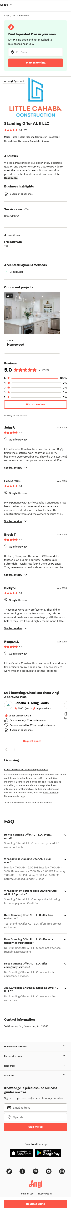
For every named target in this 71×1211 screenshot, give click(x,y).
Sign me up (35, 1127)
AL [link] (14, 15)
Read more (11, 178)
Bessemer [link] (24, 15)
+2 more (44, 141)
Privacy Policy (44, 1193)
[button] (32, 322)
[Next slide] (14, 749)
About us (9, 1075)
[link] (32, 717)
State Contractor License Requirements (26, 769)
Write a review (35, 404)
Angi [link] (6, 15)
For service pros (13, 1056)
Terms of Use (26, 1193)
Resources (10, 1065)
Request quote (32, 741)
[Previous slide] (6, 749)
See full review (13, 467)
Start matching (35, 62)
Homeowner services (15, 1046)
